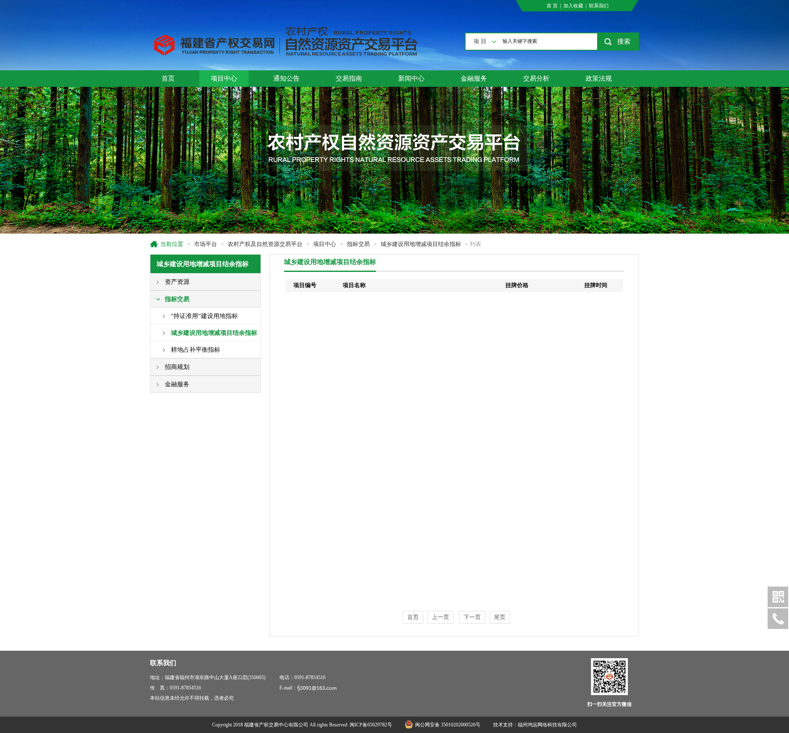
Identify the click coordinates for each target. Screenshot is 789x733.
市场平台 (205, 244)
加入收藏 (573, 6)
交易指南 (349, 78)
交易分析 (536, 78)
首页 (168, 78)
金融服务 (474, 78)
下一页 (472, 617)
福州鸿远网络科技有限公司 (547, 725)
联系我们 (599, 6)
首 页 (552, 6)
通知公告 (286, 78)
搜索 (623, 41)
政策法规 (599, 78)
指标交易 (358, 244)
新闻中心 (411, 78)
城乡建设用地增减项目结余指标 (421, 244)
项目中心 (224, 78)
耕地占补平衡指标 (195, 349)
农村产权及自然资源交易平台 (265, 244)
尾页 (499, 617)
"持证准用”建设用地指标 (204, 316)
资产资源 (177, 281)
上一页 (440, 617)
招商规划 (177, 367)
